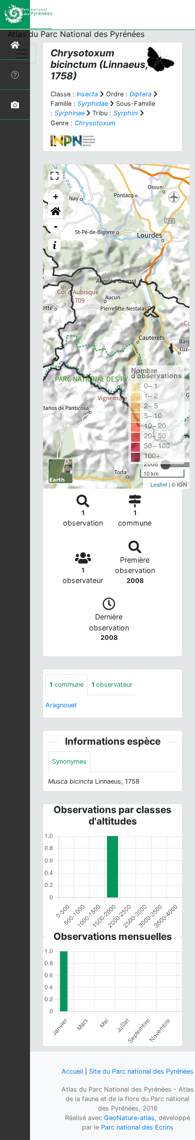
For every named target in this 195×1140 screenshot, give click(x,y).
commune (67, 684)
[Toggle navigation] (22, 54)
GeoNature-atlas (129, 1118)
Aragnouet (61, 705)
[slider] (165, 465)
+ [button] (55, 196)
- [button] (55, 226)
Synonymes (69, 761)
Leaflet (158, 484)
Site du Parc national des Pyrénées (141, 1071)
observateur (112, 684)
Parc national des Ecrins (137, 1127)
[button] (55, 211)
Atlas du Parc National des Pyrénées (76, 34)
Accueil (72, 1071)
